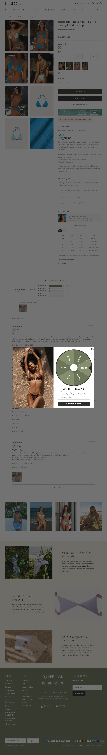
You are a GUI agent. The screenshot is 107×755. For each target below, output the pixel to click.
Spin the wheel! (74, 403)
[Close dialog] (92, 349)
